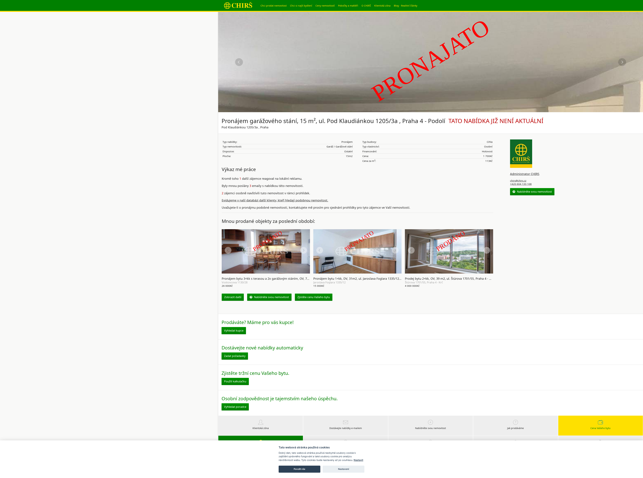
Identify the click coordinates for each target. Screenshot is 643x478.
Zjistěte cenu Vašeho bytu (313, 297)
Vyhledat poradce (235, 407)
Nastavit (358, 460)
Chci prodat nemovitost (274, 5)
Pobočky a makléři (348, 5)
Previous (239, 62)
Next (622, 62)
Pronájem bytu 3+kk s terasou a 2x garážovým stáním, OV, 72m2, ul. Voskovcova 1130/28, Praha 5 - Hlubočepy (300, 279)
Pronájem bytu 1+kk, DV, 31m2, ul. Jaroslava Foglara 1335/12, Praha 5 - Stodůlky (369, 279)
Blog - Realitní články (405, 5)
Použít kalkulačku (235, 381)
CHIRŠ (238, 5)
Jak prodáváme (515, 428)
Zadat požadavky (234, 356)
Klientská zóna (382, 5)
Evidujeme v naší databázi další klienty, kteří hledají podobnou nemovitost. (275, 200)
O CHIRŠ (366, 5)
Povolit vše (299, 469)
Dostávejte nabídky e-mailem (345, 428)
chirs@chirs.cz (518, 180)
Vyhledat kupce (233, 330)
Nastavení (343, 469)
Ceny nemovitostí (325, 5)
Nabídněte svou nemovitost (271, 297)
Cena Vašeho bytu (600, 428)
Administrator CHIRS (524, 174)
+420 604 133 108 (521, 184)
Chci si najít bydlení (301, 5)
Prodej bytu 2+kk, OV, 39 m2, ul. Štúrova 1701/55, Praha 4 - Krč (449, 279)
